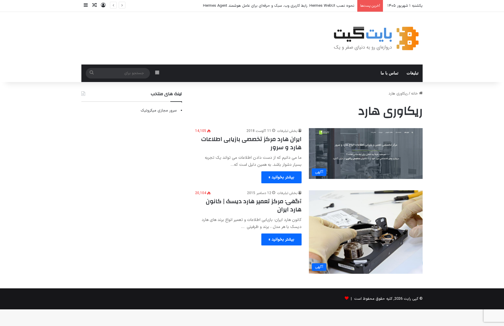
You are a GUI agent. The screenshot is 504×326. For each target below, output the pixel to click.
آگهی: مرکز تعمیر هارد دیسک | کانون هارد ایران (254, 205)
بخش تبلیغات (287, 131)
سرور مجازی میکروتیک (159, 111)
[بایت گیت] (376, 38)
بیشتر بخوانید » (281, 177)
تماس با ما (389, 73)
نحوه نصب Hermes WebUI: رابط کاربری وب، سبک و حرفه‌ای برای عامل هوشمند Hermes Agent (278, 6)
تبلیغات (413, 73)
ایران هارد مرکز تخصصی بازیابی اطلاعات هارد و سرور (251, 143)
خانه (415, 94)
